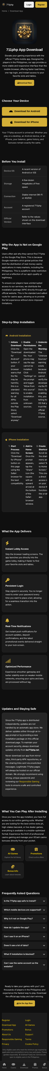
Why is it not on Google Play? (18, 918)
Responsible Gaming (29, 781)
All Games (30, 1025)
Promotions (7, 1029)
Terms (28, 1039)
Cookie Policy (31, 1044)
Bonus (28, 1029)
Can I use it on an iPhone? (16, 936)
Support (29, 1034)
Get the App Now (25, 1003)
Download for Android (27, 111)
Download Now (25, 83)
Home (4, 11)
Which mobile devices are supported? (22, 909)
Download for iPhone (26, 122)
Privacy (5, 1044)
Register (41, 5)
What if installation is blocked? (19, 954)
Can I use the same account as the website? (21, 965)
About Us (6, 1034)
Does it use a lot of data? (16, 945)
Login (29, 5)
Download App (9, 1025)
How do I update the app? (16, 927)
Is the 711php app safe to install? (20, 901)
